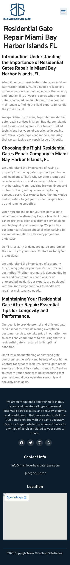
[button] (63, 11)
